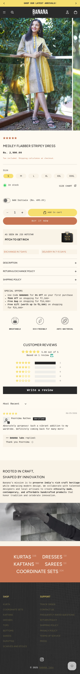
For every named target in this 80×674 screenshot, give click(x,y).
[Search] (12, 12)
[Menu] (4, 12)
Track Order (47, 604)
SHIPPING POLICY (12, 279)
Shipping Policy (49, 625)
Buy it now (40, 221)
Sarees (7, 636)
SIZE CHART (66, 186)
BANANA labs (46, 667)
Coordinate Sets (13, 609)
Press (43, 641)
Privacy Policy (48, 630)
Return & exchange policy (19, 271)
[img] (10, 414)
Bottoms (8, 630)
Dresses (7, 620)
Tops (6, 625)
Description (10, 262)
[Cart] (75, 12)
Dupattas (8, 641)
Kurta (6, 604)
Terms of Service (50, 636)
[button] (23, 363)
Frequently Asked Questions (57, 615)
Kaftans (8, 615)
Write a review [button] (40, 390)
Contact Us (47, 609)
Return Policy (48, 620)
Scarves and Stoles (15, 646)
